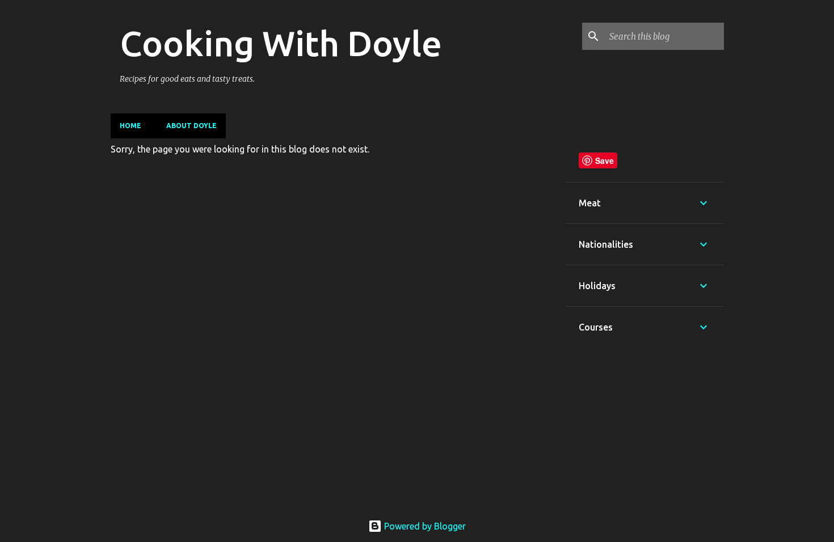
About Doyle (191, 125)
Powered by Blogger (424, 526)
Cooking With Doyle (281, 43)
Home (130, 125)
